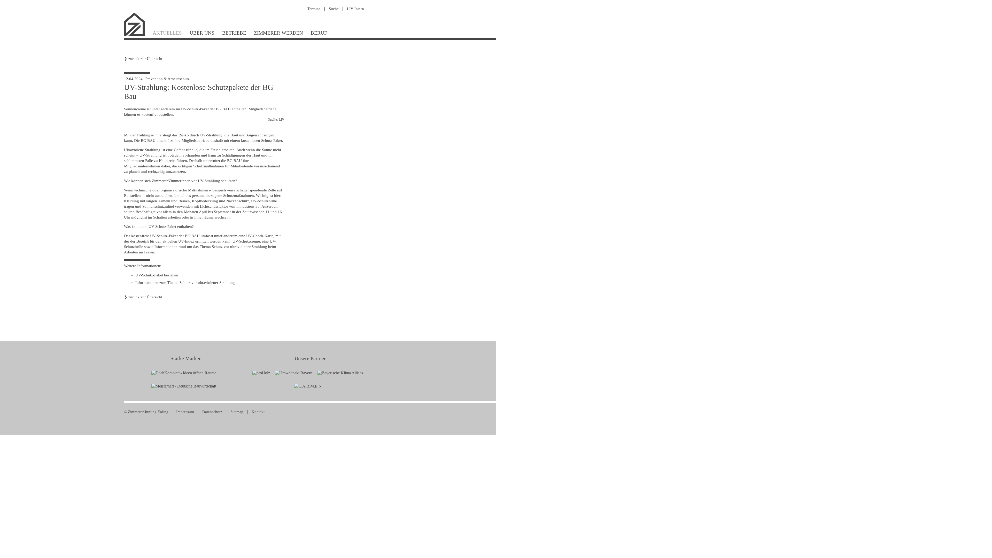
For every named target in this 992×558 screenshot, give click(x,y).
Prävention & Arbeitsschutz (167, 79)
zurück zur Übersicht (145, 59)
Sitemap (236, 412)
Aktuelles (167, 33)
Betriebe (234, 33)
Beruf (319, 33)
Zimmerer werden (278, 33)
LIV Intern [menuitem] (355, 9)
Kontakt (258, 412)
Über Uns (202, 33)
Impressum (185, 412)
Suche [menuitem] (334, 9)
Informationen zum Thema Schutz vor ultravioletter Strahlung (185, 283)
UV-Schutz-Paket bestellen (156, 275)
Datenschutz (212, 412)
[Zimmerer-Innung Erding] (136, 35)
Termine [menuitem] (314, 9)
